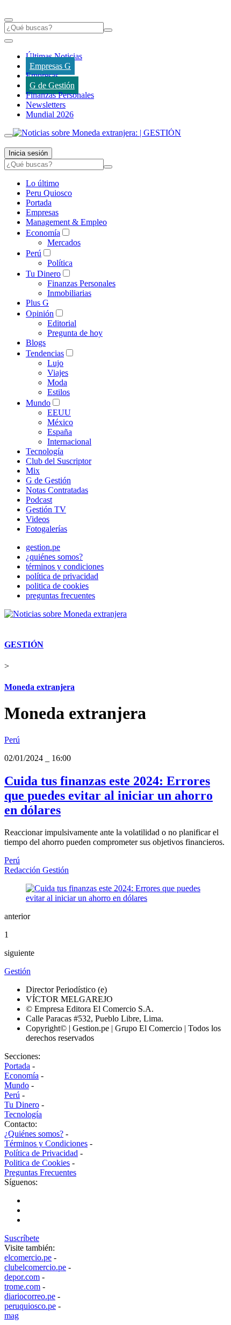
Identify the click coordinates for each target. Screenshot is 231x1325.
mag (11, 1315)
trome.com (22, 1286)
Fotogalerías (46, 528)
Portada (39, 202)
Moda (57, 382)
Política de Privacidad (41, 1153)
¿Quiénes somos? (33, 1133)
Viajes (57, 372)
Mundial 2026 (50, 114)
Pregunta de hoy (75, 332)
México (60, 422)
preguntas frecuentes (60, 595)
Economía (43, 232)
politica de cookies (57, 585)
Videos (37, 519)
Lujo (55, 363)
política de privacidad (62, 576)
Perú (33, 253)
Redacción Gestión (36, 870)
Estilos (58, 392)
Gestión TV (46, 509)
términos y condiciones (65, 566)
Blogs (36, 342)
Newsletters (46, 104)
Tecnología (44, 451)
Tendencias (45, 353)
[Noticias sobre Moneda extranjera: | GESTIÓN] (97, 132)
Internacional (69, 441)
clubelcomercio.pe (35, 1267)
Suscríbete (21, 1238)
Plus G (37, 302)
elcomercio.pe (28, 1257)
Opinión (40, 313)
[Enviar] (108, 30)
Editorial (61, 323)
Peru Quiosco (49, 193)
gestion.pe (43, 547)
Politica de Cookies (37, 1162)
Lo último (42, 183)
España (59, 431)
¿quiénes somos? (54, 556)
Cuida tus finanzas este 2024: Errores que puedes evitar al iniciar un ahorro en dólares (108, 795)
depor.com (22, 1276)
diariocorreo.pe (29, 1296)
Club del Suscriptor (58, 461)
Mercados (64, 242)
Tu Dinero (43, 273)
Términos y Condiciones (46, 1143)
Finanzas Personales (60, 95)
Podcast (39, 499)
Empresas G (50, 66)
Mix (33, 470)
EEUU (59, 412)
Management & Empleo (66, 222)
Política (60, 262)
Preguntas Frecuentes (40, 1172)
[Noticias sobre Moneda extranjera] (65, 613)
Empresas (42, 75)
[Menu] (8, 20)
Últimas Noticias (54, 56)
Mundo (38, 402)
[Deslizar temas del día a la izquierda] (8, 41)
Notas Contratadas (57, 490)
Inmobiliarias (69, 293)
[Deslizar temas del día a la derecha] (8, 135)
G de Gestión (52, 85)
